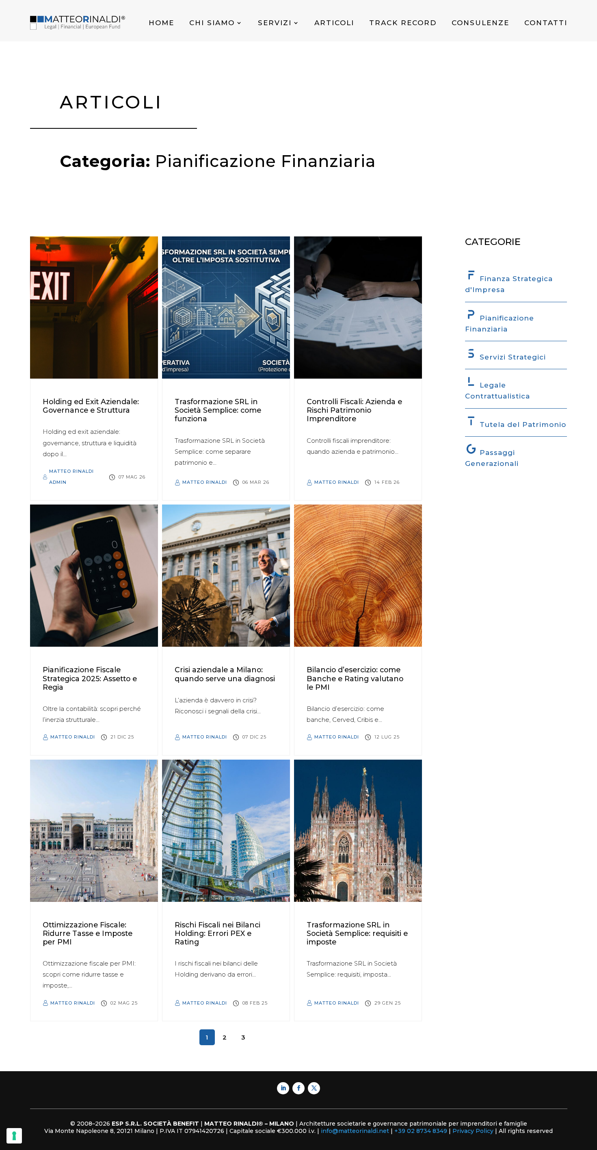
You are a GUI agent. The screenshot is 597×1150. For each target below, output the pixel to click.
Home (161, 23)
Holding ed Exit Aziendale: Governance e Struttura (91, 405)
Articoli (334, 23)
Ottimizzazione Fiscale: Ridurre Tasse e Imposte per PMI (87, 933)
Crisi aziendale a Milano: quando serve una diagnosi (225, 673)
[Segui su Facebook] (298, 1088)
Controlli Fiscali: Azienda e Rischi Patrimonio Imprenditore (354, 410)
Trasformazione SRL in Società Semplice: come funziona (218, 410)
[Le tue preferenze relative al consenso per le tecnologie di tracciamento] (14, 1136)
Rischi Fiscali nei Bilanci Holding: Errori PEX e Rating (217, 933)
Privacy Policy (472, 1131)
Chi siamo (212, 23)
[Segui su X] (314, 1088)
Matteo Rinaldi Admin (71, 476)
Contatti (545, 23)
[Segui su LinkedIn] (283, 1088)
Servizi (275, 23)
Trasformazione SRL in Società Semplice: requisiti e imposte (357, 933)
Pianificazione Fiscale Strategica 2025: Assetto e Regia (90, 678)
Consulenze (480, 23)
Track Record (403, 23)
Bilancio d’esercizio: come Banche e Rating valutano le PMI (355, 678)
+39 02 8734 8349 (421, 1131)
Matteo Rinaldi (204, 482)
